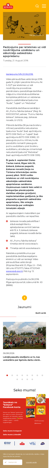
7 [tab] (37, 375)
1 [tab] (7, 375)
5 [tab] (27, 375)
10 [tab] (22, 379)
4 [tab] (22, 375)
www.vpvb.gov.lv (14, 271)
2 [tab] (12, 375)
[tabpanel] (24, 344)
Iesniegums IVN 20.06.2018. (19, 74)
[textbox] (26, 235)
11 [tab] (27, 379)
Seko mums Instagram (12, 431)
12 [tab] (32, 379)
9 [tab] (17, 379)
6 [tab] (32, 375)
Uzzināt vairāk (31, 462)
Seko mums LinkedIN (12, 434)
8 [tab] (42, 375)
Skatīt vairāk (40, 313)
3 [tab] (17, 375)
